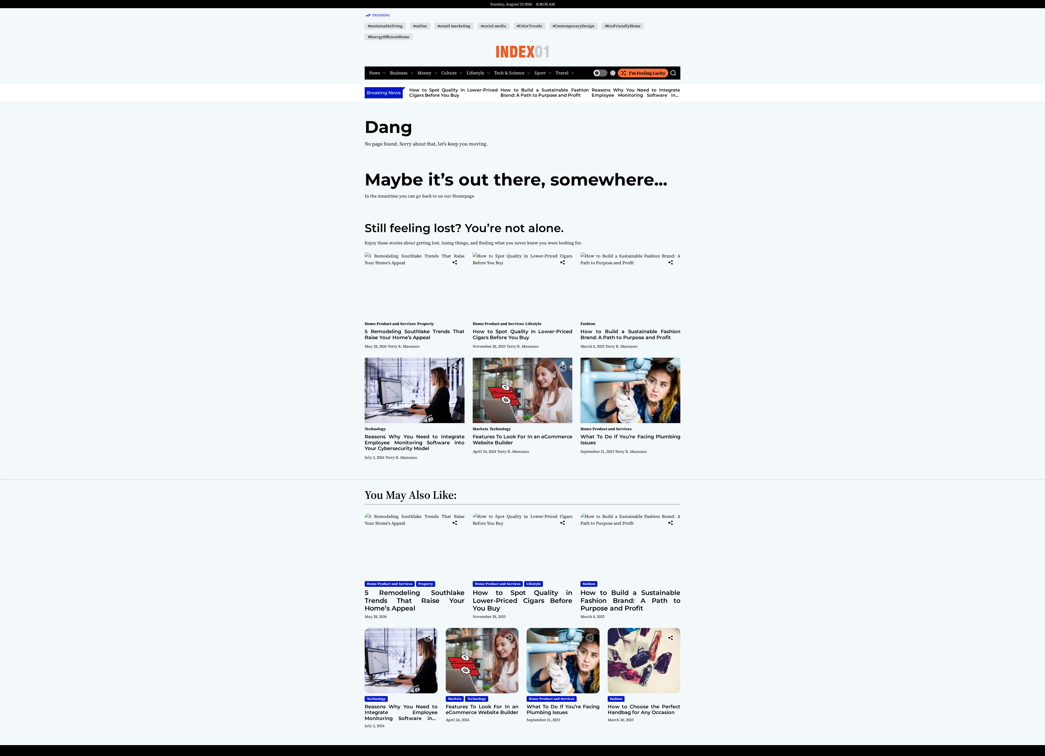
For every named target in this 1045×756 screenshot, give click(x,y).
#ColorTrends (529, 26)
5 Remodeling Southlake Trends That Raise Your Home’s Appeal (415, 335)
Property (425, 323)
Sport (540, 72)
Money (424, 72)
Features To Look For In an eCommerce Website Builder (523, 440)
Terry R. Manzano (404, 346)
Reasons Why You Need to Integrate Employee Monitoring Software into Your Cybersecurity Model (636, 95)
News (374, 72)
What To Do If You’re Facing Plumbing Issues (630, 440)
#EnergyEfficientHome (389, 37)
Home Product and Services (390, 323)
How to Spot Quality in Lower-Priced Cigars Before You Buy (453, 92)
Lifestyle (475, 72)
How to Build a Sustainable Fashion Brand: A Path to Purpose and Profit (544, 92)
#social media (493, 26)
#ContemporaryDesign (573, 26)
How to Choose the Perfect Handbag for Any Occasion (644, 710)
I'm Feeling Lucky (647, 73)
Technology (375, 429)
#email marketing (454, 26)
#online (420, 26)
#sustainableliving (385, 26)
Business (398, 72)
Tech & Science (509, 72)
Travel (562, 72)
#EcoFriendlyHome (623, 26)
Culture (449, 72)
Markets (480, 429)
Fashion (587, 323)
